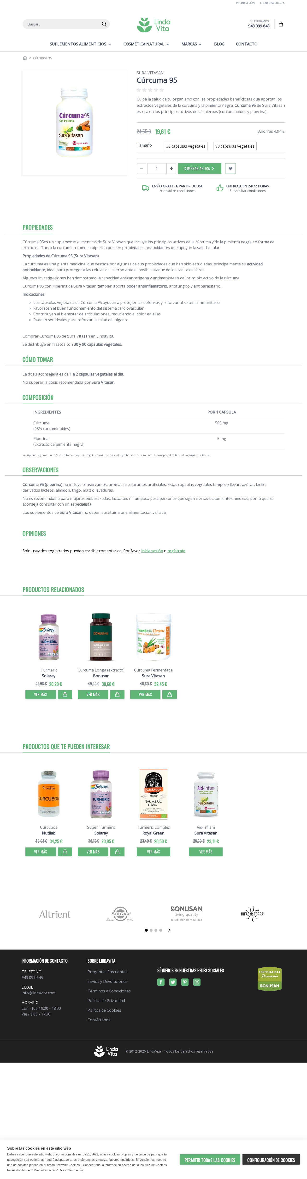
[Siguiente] (171, 930)
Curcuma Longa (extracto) (101, 670)
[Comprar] (65, 694)
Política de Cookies (104, 1010)
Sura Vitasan (150, 72)
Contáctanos (99, 1019)
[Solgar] (121, 914)
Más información (71, 1170)
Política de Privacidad (106, 1000)
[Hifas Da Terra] (252, 914)
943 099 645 (259, 26)
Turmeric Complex (153, 827)
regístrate (176, 550)
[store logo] (153, 25)
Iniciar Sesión (245, 3)
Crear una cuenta (272, 3)
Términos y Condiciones (109, 991)
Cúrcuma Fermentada (153, 670)
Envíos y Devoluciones (107, 981)
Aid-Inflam (206, 827)
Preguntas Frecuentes (107, 971)
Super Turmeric (101, 827)
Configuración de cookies (271, 1160)
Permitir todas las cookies (210, 1160)
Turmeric (49, 670)
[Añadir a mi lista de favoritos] (230, 168)
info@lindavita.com (38, 993)
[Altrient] (55, 914)
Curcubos (48, 827)
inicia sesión (152, 550)
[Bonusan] (186, 914)
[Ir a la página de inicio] (25, 58)
